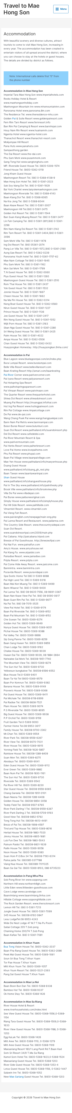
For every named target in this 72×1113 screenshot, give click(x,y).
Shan (6, 477)
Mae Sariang (16, 1076)
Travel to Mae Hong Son (21, 9)
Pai (14, 118)
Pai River (9, 374)
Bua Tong (9, 946)
